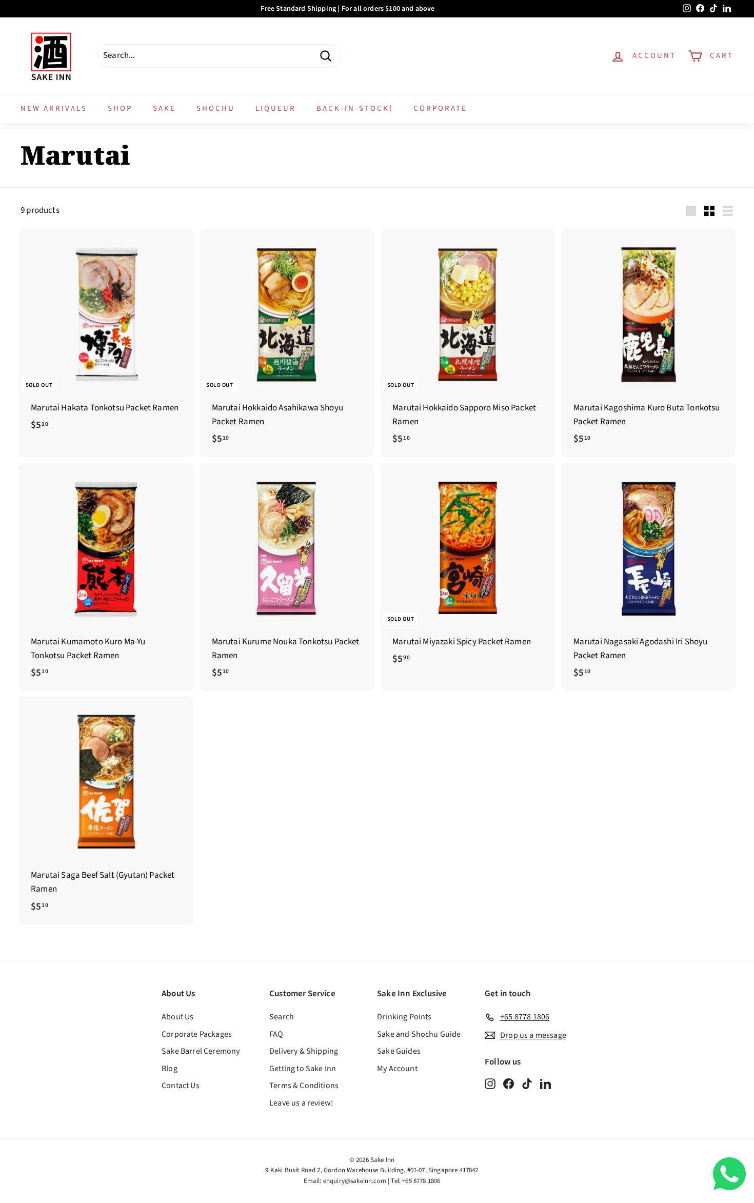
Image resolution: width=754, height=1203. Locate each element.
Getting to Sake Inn (302, 1068)
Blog (169, 1068)
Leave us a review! (301, 1103)
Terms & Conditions (304, 1085)
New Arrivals (54, 108)
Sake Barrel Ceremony (201, 1051)
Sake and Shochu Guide (419, 1034)
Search (281, 1016)
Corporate (440, 108)
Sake (164, 108)
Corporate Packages (197, 1034)
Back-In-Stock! (354, 108)
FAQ (276, 1034)
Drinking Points (404, 1016)
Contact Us (181, 1085)
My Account (397, 1068)
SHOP (120, 108)
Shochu (215, 108)
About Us (177, 1016)
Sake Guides (399, 1051)
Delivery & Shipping (303, 1051)
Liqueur (275, 108)
